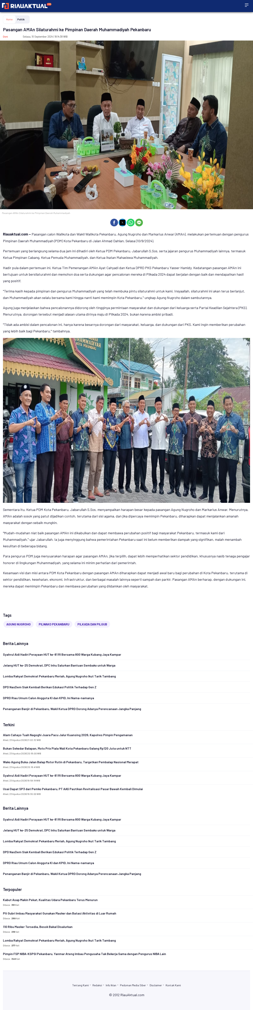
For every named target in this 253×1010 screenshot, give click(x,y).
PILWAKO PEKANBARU (54, 624)
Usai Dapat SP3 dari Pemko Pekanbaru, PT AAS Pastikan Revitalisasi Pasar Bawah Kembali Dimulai (73, 789)
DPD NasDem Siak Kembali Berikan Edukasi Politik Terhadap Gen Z (49, 687)
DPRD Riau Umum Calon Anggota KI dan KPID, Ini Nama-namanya (48, 698)
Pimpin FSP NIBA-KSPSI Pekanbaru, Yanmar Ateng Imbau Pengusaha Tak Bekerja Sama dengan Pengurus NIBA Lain (84, 954)
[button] (114, 222)
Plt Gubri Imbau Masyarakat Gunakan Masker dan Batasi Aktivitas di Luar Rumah (59, 913)
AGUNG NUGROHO (18, 624)
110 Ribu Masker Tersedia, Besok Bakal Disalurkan (38, 927)
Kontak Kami (173, 985)
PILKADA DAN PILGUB (92, 624)
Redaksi (97, 985)
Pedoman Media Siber (133, 985)
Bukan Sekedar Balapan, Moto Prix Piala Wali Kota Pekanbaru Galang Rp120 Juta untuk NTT (67, 748)
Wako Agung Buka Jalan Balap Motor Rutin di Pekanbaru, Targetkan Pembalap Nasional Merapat (71, 762)
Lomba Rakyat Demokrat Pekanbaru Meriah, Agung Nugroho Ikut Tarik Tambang (59, 676)
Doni (5, 36)
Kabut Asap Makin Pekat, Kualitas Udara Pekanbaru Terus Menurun (50, 900)
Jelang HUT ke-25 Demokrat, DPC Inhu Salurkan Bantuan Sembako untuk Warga (59, 665)
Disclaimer (156, 985)
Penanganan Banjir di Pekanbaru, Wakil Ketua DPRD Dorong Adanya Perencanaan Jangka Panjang (72, 709)
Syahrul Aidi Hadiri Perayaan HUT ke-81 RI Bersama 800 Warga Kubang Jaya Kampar (62, 654)
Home (9, 19)
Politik (21, 19)
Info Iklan (111, 985)
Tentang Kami (80, 985)
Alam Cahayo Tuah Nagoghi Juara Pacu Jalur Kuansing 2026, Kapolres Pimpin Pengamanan (68, 735)
